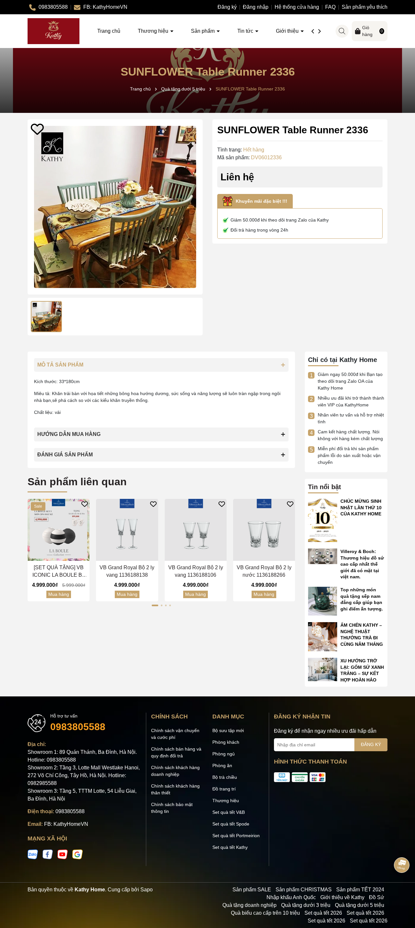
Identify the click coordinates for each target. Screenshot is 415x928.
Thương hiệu (154, 31)
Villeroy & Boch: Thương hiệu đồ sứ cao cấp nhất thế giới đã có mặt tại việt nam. (362, 564)
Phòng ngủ (223, 753)
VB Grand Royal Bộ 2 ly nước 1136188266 (264, 571)
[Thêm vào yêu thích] (37, 129)
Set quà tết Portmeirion (236, 835)
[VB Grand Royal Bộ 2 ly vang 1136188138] (127, 530)
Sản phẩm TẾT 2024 (360, 889)
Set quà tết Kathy (230, 847)
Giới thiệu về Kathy (342, 897)
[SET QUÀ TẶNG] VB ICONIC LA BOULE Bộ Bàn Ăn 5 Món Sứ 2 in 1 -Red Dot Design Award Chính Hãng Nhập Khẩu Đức (58, 572)
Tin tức (246, 31)
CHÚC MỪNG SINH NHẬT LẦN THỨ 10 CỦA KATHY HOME (361, 507)
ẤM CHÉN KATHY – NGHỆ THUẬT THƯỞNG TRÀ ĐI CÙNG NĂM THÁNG (361, 634)
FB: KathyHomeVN (66, 824)
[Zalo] (33, 854)
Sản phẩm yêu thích (364, 7)
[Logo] (53, 30)
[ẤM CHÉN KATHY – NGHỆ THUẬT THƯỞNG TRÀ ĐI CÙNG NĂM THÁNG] (322, 636)
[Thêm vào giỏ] (52, 555)
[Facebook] (47, 854)
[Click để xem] (115, 207)
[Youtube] (62, 854)
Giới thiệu (288, 31)
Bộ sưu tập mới (228, 730)
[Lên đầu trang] (402, 889)
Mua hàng (58, 594)
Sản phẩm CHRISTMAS (304, 889)
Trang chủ (108, 31)
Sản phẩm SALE (251, 889)
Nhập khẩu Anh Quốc (291, 897)
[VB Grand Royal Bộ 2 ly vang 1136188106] (196, 530)
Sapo (146, 889)
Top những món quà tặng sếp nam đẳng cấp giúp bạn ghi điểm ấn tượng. (361, 599)
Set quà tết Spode (230, 823)
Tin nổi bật (324, 486)
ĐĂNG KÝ (371, 744)
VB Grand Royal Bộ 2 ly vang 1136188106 (195, 571)
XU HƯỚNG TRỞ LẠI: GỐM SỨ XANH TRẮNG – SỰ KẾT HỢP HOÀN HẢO (362, 670)
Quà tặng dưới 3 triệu (305, 905)
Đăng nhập (255, 7)
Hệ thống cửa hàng (297, 7)
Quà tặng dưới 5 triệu (359, 905)
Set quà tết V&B (228, 812)
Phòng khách (225, 742)
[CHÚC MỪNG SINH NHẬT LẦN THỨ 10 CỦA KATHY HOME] (322, 519)
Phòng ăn (222, 765)
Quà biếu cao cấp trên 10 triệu (265, 913)
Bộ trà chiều (224, 777)
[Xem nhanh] (65, 555)
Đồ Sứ (376, 897)
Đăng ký (227, 7)
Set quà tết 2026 (323, 913)
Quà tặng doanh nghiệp (249, 905)
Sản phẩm (203, 31)
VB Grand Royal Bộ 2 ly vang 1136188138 (127, 571)
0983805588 (77, 726)
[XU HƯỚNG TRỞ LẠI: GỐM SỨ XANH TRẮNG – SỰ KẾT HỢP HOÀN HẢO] (322, 669)
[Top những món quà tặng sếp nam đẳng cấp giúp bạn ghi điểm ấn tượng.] (322, 600)
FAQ (330, 7)
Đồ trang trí (224, 788)
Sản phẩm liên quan (77, 482)
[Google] (77, 854)
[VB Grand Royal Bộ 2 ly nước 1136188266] (264, 530)
